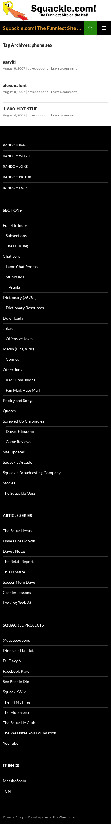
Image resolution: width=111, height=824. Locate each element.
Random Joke (15, 166)
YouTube (10, 743)
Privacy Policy (13, 817)
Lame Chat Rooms (22, 266)
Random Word (16, 156)
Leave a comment (64, 68)
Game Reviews (18, 441)
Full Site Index (15, 225)
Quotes (9, 410)
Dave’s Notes (14, 551)
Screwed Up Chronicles (23, 421)
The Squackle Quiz (19, 493)
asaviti (9, 61)
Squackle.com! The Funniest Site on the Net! (43, 28)
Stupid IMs (15, 276)
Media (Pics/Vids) (18, 348)
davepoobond (38, 68)
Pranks (15, 287)
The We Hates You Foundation (29, 732)
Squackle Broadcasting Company (32, 472)
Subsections (16, 235)
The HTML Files (16, 702)
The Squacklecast (18, 530)
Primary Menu (104, 28)
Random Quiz (15, 187)
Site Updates (14, 451)
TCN (7, 791)
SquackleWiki (15, 691)
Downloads (13, 318)
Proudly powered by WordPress (51, 817)
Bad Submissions (20, 379)
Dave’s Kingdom (20, 431)
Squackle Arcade (17, 462)
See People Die (16, 681)
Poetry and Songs (18, 400)
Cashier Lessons (17, 592)
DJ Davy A (12, 660)
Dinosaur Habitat (18, 650)
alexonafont (15, 85)
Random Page (15, 145)
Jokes (8, 328)
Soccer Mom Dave (19, 582)
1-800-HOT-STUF (20, 108)
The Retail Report (18, 561)
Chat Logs (11, 256)
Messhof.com (14, 780)
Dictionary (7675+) (19, 297)
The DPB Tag (17, 245)
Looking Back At (17, 602)
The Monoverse (16, 712)
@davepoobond (16, 640)
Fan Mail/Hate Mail (23, 390)
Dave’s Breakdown (19, 540)
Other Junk (12, 369)
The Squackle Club (19, 722)
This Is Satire (14, 571)
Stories (9, 482)
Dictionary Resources (25, 307)
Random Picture (18, 177)
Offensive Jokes (19, 338)
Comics (12, 359)
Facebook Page (16, 671)
